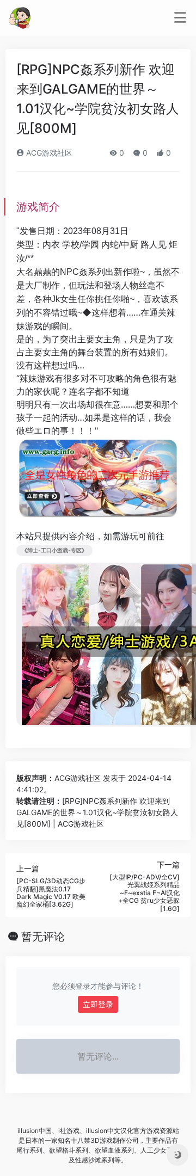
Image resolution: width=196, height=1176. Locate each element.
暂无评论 (43, 936)
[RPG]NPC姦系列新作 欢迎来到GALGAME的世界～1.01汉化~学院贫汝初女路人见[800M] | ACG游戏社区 (97, 812)
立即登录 (98, 1004)
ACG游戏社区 (48, 152)
